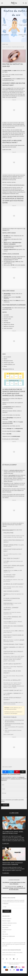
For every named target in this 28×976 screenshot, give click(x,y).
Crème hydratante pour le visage (11, 246)
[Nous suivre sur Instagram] (6, 959)
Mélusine (6, 903)
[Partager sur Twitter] (11, 771)
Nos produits (5, 927)
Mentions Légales (6, 920)
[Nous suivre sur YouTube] (13, 959)
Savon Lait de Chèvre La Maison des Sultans (12, 952)
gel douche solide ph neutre (15, 470)
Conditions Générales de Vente (9, 923)
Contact (4, 931)
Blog (3, 938)
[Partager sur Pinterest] (17, 771)
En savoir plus (5, 843)
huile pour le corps (10, 261)
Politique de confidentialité (8, 936)
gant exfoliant (12, 475)
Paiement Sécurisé (6, 925)
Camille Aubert (8, 766)
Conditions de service (15, 778)
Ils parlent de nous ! (7, 929)
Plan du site (5, 934)
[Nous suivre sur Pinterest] (10, 959)
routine (9, 88)
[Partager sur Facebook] (5, 771)
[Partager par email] (23, 771)
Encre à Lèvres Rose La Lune (8, 954)
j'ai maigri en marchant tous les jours (15, 185)
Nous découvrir (9, 46)
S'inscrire (6, 911)
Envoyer (5, 804)
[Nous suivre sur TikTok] (17, 959)
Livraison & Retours (6, 918)
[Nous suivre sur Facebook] (3, 959)
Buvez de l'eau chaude (7, 530)
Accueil (3, 46)
